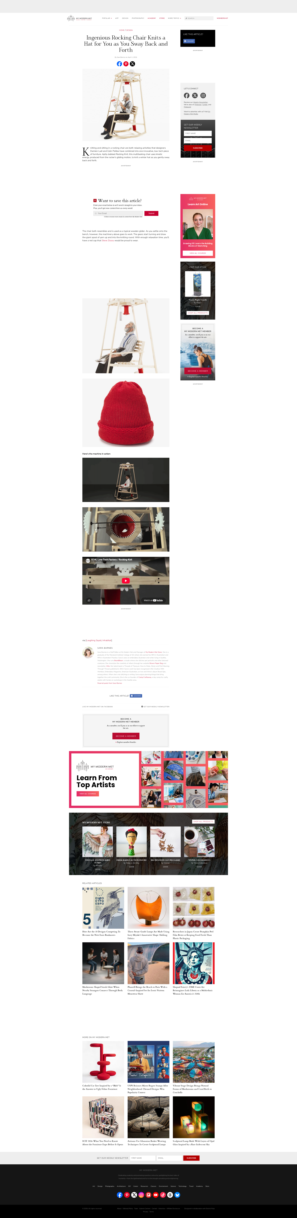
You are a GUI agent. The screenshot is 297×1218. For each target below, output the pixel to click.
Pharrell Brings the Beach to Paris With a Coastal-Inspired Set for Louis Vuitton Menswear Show (147, 990)
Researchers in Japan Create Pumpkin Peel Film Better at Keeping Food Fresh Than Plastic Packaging (193, 935)
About (119, 1209)
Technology (183, 1186)
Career (135, 1186)
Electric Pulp (210, 1209)
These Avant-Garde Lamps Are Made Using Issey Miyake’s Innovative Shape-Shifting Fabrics (148, 935)
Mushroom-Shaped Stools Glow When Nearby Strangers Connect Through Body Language (102, 990)
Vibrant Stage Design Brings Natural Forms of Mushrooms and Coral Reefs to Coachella (192, 1089)
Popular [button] (106, 18)
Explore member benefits (126, 742)
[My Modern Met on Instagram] (141, 1195)
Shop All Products (198, 313)
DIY (129, 1186)
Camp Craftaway (145, 677)
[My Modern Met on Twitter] (134, 1195)
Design (125, 18)
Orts (108, 666)
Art (117, 18)
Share (137, 696)
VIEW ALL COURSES (198, 253)
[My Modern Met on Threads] (170, 1195)
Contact (154, 1209)
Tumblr (204, 105)
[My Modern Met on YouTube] (156, 1195)
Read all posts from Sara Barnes (109, 683)
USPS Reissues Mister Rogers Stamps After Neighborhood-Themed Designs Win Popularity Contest (148, 1089)
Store (162, 18)
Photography (138, 18)
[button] (174, 18)
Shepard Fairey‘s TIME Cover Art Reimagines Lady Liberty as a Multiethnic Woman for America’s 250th (193, 990)
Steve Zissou (108, 240)
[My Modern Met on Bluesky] (177, 1195)
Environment (163, 1186)
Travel (191, 1186)
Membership (222, 18)
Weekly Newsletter (200, 102)
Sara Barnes (121, 57)
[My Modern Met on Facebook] (120, 1195)
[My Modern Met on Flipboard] (148, 1195)
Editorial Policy (128, 1209)
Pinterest (198, 105)
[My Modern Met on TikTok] (163, 1195)
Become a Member (126, 736)
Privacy (145, 1212)
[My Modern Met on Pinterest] (127, 1195)
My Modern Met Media (197, 112)
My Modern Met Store (154, 652)
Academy (152, 18)
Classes (153, 1186)
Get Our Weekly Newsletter (156, 707)
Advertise (161, 1209)
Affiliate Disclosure (173, 1209)
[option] (151, 788)
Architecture (121, 1186)
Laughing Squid (93, 640)
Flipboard (187, 107)
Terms (151, 1212)
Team (136, 1209)
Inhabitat (106, 640)
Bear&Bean (118, 660)
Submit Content (144, 1209)
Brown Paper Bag (156, 663)
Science (173, 1186)
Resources (144, 1186)
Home (121, 30)
